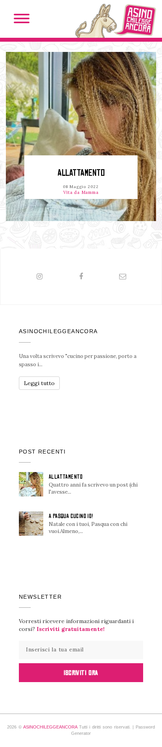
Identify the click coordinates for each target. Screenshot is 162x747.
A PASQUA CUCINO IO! (71, 516)
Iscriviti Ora (81, 673)
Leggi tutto (39, 383)
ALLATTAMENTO (81, 173)
